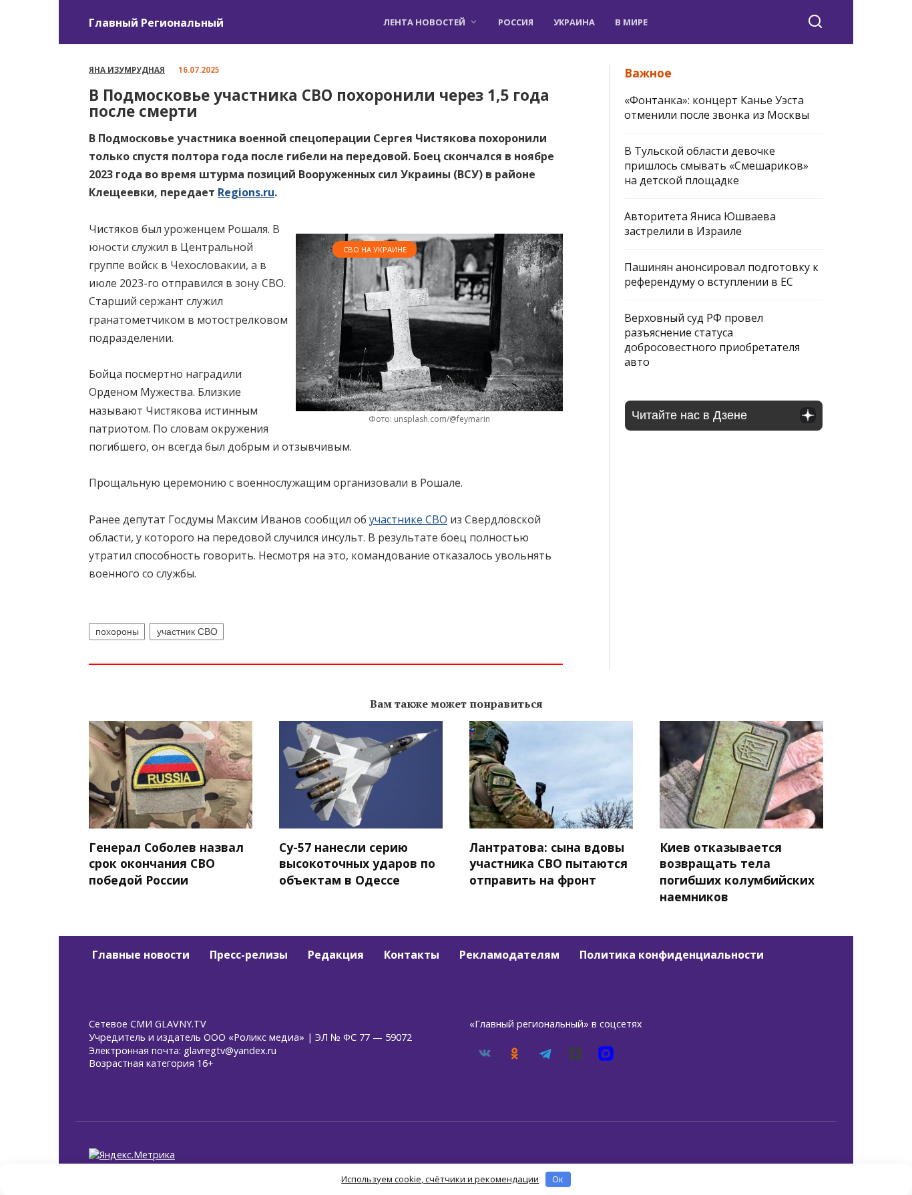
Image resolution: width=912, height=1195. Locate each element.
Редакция (336, 954)
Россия (515, 22)
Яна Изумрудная (127, 70)
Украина (574, 22)
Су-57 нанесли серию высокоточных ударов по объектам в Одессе (357, 863)
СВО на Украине (375, 249)
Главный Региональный (156, 22)
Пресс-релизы (249, 954)
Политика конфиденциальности (672, 954)
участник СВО (187, 631)
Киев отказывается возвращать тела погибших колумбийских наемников (737, 872)
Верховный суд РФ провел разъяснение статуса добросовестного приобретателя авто (712, 339)
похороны (117, 631)
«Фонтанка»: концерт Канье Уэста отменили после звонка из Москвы (716, 107)
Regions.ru (246, 192)
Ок (557, 1179)
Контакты (411, 954)
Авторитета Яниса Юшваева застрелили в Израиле (700, 223)
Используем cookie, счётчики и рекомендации (440, 1179)
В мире (631, 22)
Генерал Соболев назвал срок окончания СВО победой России (166, 863)
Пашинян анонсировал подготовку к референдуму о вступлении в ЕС (721, 274)
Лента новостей (424, 22)
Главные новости (141, 954)
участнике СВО (408, 519)
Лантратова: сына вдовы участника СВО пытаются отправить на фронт (548, 863)
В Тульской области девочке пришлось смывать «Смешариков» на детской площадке (716, 166)
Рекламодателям (509, 954)
